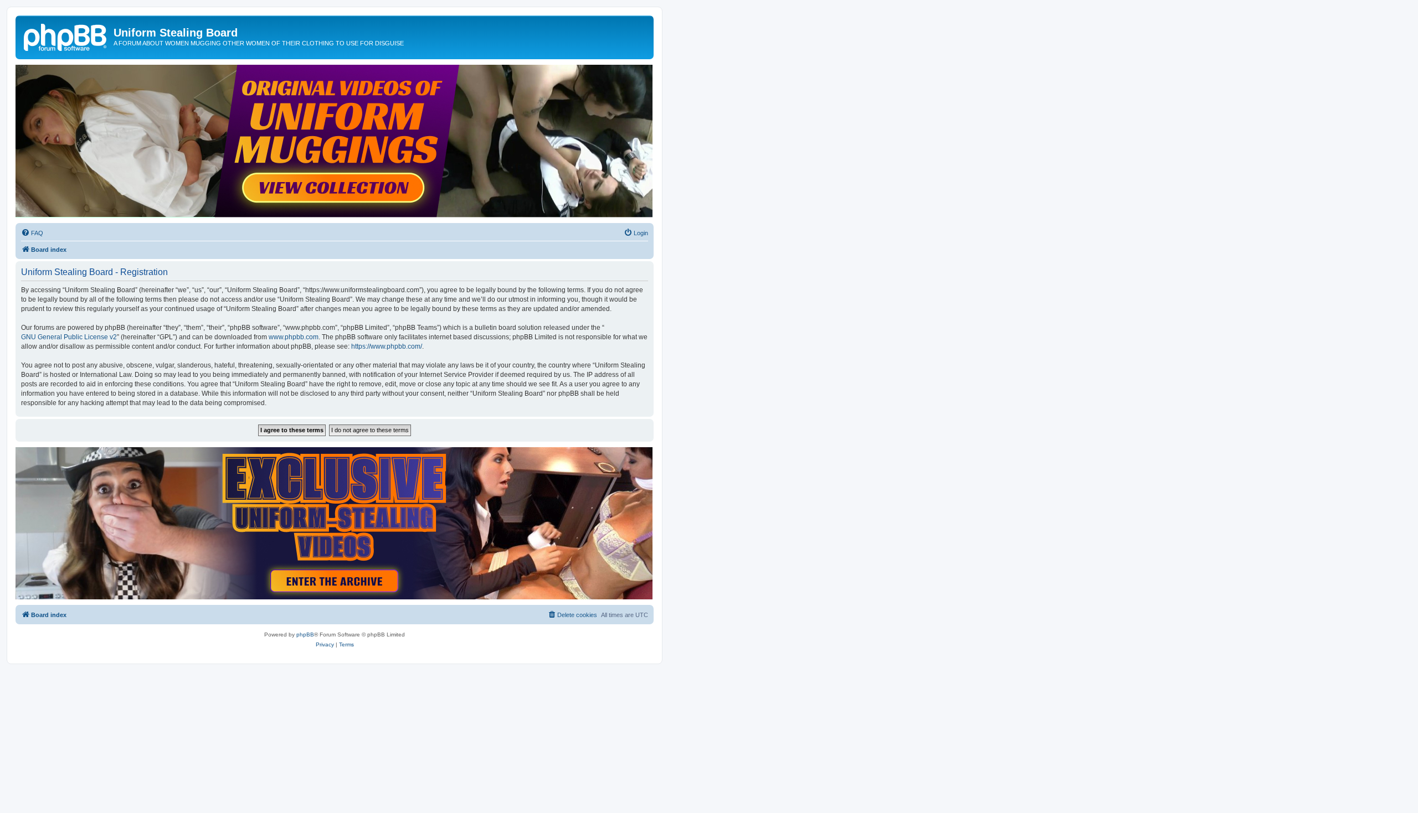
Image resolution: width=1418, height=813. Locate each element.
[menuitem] (32, 233)
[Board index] (66, 36)
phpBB (305, 634)
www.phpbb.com (293, 337)
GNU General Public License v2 (69, 337)
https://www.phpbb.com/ (386, 346)
